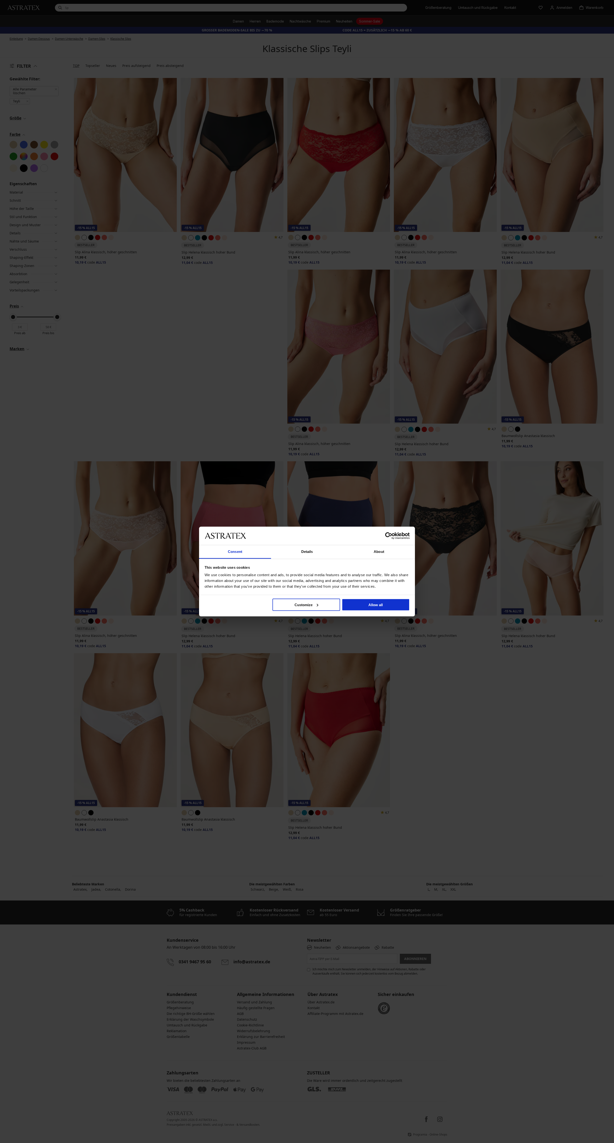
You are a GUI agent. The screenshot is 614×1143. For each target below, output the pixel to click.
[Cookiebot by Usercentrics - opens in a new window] (389, 535)
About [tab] (379, 552)
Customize (304, 605)
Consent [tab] (235, 552)
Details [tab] (307, 552)
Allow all (375, 605)
